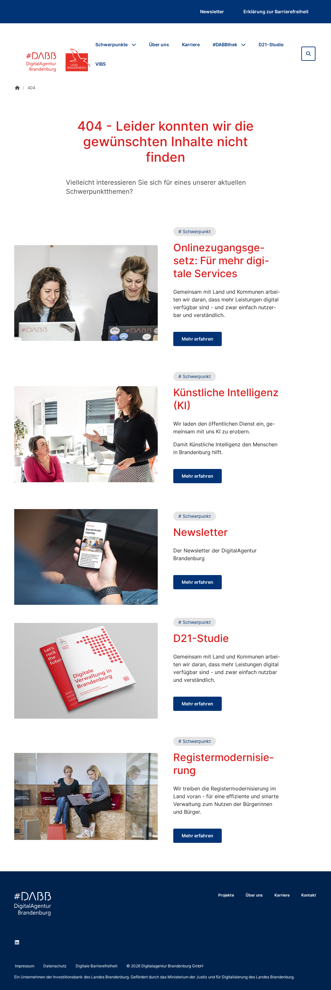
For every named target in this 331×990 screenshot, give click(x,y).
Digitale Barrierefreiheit (96, 965)
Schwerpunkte (111, 44)
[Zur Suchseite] (308, 54)
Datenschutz (55, 965)
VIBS (100, 64)
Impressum (24, 965)
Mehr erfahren (197, 339)
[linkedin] (18, 943)
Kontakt (308, 895)
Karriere (191, 44)
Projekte (226, 895)
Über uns (159, 44)
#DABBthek (225, 44)
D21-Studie (271, 44)
